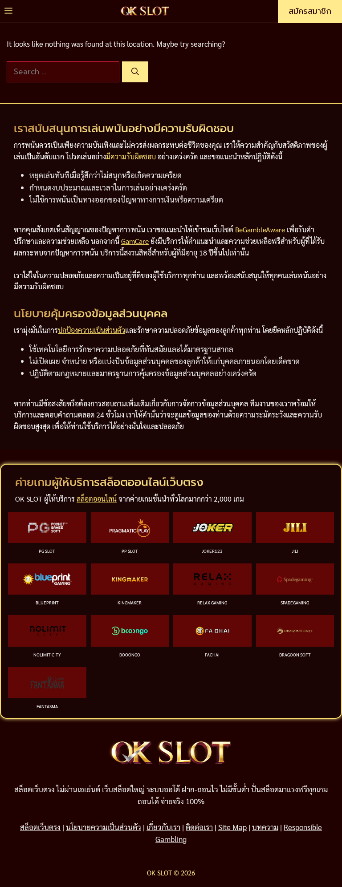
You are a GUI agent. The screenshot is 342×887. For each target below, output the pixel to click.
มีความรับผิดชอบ (131, 156)
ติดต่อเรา (199, 827)
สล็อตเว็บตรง (40, 827)
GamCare (135, 241)
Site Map (232, 827)
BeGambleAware (260, 229)
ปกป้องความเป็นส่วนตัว (91, 330)
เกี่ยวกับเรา (163, 827)
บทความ (265, 827)
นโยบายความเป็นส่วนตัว (103, 827)
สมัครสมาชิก (310, 11)
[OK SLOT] (145, 11)
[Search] (135, 72)
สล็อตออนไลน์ (97, 498)
